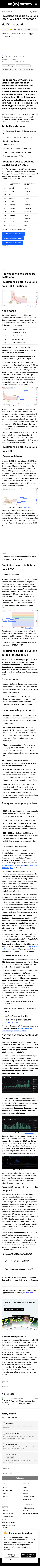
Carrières (5, 1497)
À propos (5, 1493)
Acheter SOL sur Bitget (12, 243)
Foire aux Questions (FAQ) (13, 156)
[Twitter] (8, 24)
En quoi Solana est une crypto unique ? (17, 152)
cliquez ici (30, 1293)
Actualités (26, 1487)
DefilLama (24, 1170)
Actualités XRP (6, 1510)
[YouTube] (3, 24)
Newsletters (27, 1500)
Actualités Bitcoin (7, 1514)
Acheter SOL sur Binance (13, 238)
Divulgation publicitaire (30, 1513)
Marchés (9, 11)
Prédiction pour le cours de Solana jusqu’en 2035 (19, 132)
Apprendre (26, 1490)
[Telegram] (13, 24)
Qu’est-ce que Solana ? (12, 141)
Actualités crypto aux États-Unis (9, 1526)
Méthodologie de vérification (28, 1509)
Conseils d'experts (29, 1497)
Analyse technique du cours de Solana (17, 137)
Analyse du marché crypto (8, 1518)
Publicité (4, 1487)
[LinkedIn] (17, 24)
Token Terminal (24, 1095)
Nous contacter (7, 1490)
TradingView (33, 307)
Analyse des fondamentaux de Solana (17, 149)
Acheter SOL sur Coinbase (13, 234)
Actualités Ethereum (8, 1522)
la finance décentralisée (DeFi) (13, 865)
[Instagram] (22, 24)
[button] (20, 1425)
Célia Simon (21, 56)
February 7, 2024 (11, 1022)
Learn (3, 11)
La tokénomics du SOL (11, 145)
